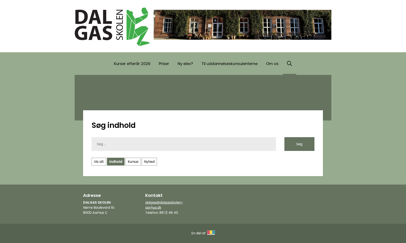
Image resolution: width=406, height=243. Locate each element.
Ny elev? (185, 63)
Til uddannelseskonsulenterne (230, 63)
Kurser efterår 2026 (132, 63)
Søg (299, 144)
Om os (272, 63)
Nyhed (149, 161)
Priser (164, 63)
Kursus (133, 161)
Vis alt (99, 161)
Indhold (115, 161)
